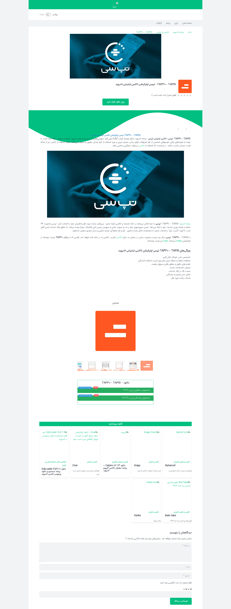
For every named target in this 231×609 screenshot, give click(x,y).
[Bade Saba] (177, 494)
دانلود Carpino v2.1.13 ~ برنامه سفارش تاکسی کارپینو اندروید (115, 468)
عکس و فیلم (55, 462)
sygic (165, 241)
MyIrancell (170, 465)
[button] (115, 14)
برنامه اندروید (178, 32)
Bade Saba (170, 515)
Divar (75, 465)
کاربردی (176, 462)
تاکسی (119, 237)
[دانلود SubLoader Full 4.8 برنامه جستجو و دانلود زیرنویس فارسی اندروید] (53, 444)
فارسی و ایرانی (163, 32)
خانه (190, 32)
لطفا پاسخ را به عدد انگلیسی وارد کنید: (175, 583)
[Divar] (84, 444)
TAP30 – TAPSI (144, 32)
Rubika (137, 515)
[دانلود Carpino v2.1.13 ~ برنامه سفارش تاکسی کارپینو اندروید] (115, 444)
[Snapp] (146, 444)
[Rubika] (146, 494)
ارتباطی (63, 462)
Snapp (137, 465)
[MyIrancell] (177, 444)
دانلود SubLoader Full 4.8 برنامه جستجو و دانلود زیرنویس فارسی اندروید (54, 471)
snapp (179, 241)
